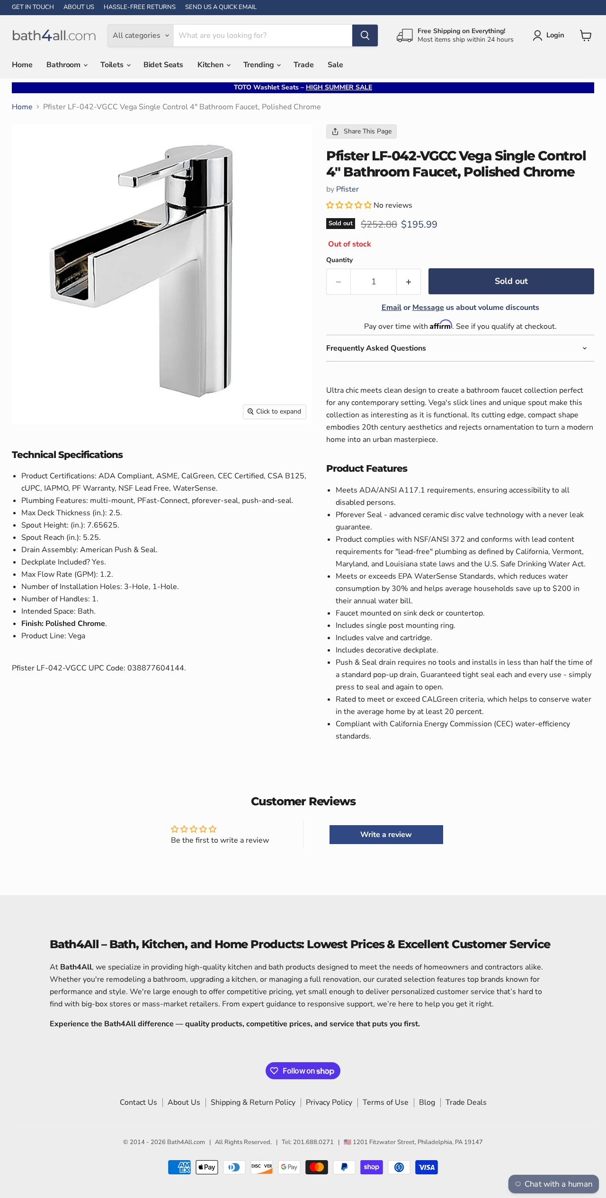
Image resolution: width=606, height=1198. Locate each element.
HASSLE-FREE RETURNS (140, 7)
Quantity (339, 260)
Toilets (112, 65)
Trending (259, 65)
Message (428, 307)
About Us (184, 1102)
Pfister (347, 189)
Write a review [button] (386, 834)
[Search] (365, 35)
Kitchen (211, 65)
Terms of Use (386, 1102)
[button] (350, 205)
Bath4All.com (186, 1142)
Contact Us (138, 1102)
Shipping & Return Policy (253, 1102)
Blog (427, 1102)
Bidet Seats (163, 65)
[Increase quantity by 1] (409, 282)
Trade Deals (466, 1102)
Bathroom (64, 65)
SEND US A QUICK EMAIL (221, 7)
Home (22, 65)
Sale (335, 65)
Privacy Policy (329, 1102)
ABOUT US (78, 7)
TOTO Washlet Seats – (303, 87)
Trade (303, 65)
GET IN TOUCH (33, 7)
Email (391, 307)
